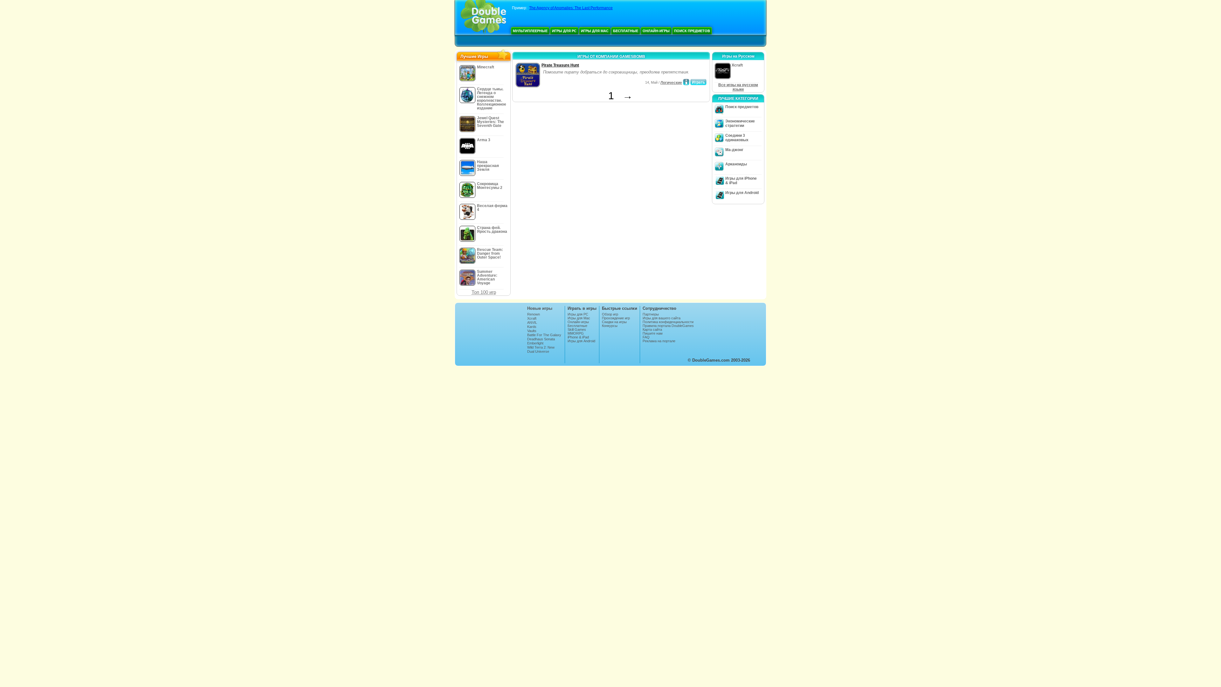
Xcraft (531, 318)
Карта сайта (652, 329)
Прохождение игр (616, 318)
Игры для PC (564, 31)
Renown (533, 314)
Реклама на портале (659, 341)
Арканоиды (736, 164)
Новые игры (539, 308)
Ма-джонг (734, 150)
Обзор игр (610, 314)
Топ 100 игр (484, 292)
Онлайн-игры (656, 31)
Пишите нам (653, 333)
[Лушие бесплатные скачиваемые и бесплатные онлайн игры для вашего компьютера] (483, 17)
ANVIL (532, 322)
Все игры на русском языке (738, 87)
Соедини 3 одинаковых (736, 137)
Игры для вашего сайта (661, 318)
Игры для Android (742, 193)
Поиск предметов (692, 31)
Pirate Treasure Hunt (560, 65)
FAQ (646, 337)
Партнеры (651, 314)
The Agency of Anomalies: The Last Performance (571, 8)
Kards (531, 327)
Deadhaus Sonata (541, 339)
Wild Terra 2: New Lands (541, 349)
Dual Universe (538, 351)
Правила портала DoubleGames (668, 326)
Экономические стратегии (740, 123)
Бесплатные (625, 31)
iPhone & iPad (578, 337)
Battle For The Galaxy (544, 335)
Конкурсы (609, 326)
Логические (671, 82)
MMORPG (576, 333)
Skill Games (577, 329)
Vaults (531, 331)
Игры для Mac (595, 31)
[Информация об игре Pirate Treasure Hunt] (686, 82)
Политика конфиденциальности (668, 322)
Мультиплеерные (530, 31)
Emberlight (535, 343)
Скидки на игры (614, 322)
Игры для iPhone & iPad (741, 180)
